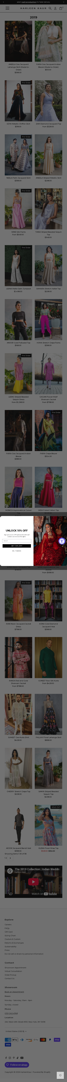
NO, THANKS (16, 551)
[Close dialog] (65, 518)
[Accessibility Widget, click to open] (61, 541)
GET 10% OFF (16, 546)
